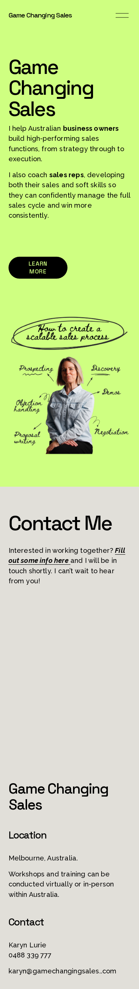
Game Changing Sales (40, 15)
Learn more (38, 267)
